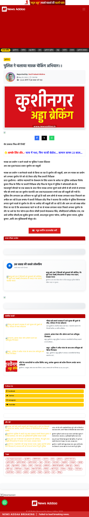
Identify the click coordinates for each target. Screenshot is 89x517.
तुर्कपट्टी (80, 462)
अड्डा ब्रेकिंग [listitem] (32, 50)
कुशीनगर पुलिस (10, 462)
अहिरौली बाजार (36, 459)
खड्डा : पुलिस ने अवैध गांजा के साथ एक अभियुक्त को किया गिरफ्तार (64, 349)
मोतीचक (46, 469)
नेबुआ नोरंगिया (15, 466)
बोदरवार (77, 466)
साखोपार (26, 472)
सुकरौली (33, 472)
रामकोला (63, 469)
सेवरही (39, 472)
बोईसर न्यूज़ (69, 466)
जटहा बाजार (56, 462)
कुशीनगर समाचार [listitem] (82, 50)
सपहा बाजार (78, 469)
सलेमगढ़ (19, 472)
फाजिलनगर (46, 466)
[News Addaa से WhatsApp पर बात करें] (5, 502)
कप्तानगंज (45, 459)
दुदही (8, 466)
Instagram (12, 400)
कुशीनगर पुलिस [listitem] (49, 50)
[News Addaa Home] (13, 9)
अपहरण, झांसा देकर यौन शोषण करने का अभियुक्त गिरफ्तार (61, 335)
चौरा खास (47, 462)
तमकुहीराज (64, 462)
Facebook (11, 391)
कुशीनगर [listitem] (15, 50)
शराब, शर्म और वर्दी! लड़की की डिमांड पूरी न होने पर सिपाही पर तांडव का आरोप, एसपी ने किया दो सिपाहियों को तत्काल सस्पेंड (68, 429)
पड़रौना (30, 466)
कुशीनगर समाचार (32, 462)
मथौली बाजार (18, 469)
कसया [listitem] (72, 50)
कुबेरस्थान (59, 459)
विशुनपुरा (70, 469)
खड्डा (41, 462)
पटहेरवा (24, 466)
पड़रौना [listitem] (65, 50)
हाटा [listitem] (40, 50)
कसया (52, 459)
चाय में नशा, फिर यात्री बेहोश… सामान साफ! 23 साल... (54, 153)
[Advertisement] (44, 29)
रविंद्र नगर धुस (54, 469)
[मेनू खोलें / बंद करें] (84, 9)
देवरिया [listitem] (23, 50)
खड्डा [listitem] (58, 50)
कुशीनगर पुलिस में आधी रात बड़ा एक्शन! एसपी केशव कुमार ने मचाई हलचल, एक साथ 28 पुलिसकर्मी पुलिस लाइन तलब (67, 435)
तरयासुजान (72, 462)
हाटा (53, 472)
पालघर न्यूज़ (38, 466)
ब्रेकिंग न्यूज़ (9, 469)
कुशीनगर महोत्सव (21, 462)
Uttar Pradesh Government (14, 459)
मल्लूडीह (27, 469)
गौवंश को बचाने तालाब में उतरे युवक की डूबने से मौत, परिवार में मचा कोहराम (63, 322)
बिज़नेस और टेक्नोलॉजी (58, 466)
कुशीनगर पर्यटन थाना (70, 459)
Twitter (11, 396)
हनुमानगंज (47, 472)
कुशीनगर (7, 59)
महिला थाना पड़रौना (36, 469)
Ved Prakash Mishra (36, 74)
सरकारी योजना (10, 472)
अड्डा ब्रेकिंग (27, 459)
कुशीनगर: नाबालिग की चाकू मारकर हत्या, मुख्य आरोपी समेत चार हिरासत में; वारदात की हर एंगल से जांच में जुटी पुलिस (67, 445)
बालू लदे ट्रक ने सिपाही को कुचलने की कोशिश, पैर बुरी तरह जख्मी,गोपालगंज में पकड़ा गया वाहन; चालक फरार (63, 275)
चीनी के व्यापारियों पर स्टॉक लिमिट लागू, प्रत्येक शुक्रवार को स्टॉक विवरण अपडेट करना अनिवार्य (50, 363)
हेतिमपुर (59, 472)
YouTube (12, 404)
